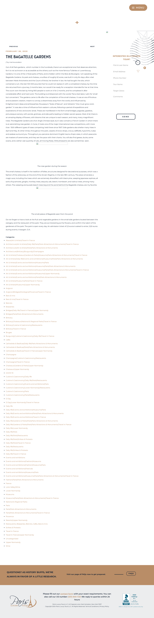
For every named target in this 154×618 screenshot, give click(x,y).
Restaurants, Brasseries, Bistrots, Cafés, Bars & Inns (27, 524)
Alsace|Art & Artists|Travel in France (20, 240)
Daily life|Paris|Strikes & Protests (19, 439)
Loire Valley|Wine (13, 487)
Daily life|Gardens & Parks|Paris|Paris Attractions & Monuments (32, 421)
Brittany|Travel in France (16, 329)
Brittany (9, 318)
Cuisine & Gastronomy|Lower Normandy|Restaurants (28, 388)
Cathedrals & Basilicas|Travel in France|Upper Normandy (29, 351)
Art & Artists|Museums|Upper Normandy (23, 285)
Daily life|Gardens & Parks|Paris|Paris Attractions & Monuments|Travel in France (38, 425)
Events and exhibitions (15, 458)
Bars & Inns (10, 296)
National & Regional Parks (16, 502)
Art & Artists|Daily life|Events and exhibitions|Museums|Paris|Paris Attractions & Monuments (44, 259)
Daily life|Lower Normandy (17, 428)
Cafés (8, 340)
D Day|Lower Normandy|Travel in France (22, 402)
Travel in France (12, 531)
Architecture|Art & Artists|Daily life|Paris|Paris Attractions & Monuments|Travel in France (42, 244)
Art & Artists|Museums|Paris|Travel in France (24, 281)
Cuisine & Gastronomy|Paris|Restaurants (22, 395)
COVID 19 (9, 373)
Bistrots (9, 303)
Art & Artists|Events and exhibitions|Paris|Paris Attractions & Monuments (36, 277)
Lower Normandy (13, 491)
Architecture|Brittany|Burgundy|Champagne (25, 252)
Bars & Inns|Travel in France (17, 299)
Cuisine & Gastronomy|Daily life (19, 377)
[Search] (126, 7)
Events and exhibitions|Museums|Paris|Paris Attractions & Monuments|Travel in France (42, 476)
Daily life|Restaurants (14, 447)
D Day (8, 399)
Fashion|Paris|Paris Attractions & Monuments (24, 480)
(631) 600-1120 (74, 597)
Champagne (11, 355)
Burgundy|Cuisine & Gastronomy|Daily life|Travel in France (30, 336)
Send (125, 117)
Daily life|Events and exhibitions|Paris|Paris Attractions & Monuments (35, 413)
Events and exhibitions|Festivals (19, 469)
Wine (8, 546)
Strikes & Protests (13, 528)
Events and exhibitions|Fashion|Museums (23, 461)
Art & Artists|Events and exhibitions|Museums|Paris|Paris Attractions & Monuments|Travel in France (47, 270)
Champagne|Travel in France (18, 362)
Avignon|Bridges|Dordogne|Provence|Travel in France (28, 292)
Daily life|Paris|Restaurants (17, 436)
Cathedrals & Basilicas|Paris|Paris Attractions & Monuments (30, 347)
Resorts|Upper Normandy (16, 520)
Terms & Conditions (92, 606)
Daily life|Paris (11, 432)
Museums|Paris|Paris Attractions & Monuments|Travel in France (32, 498)
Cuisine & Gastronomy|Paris (17, 391)
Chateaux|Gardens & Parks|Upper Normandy (24, 366)
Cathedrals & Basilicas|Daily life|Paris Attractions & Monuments (32, 344)
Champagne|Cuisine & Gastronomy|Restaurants (26, 358)
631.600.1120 (18, 7)
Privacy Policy (104, 606)
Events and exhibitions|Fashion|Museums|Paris (26, 465)
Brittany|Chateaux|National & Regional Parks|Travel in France (31, 321)
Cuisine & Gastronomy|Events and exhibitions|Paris (27, 384)
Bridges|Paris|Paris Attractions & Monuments (24, 314)
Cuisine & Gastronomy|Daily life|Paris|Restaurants (26, 380)
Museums (10, 494)
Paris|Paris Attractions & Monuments (21, 509)
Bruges (9, 332)
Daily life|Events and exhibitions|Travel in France (26, 417)
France (8, 483)
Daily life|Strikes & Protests (17, 450)
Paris (8, 505)
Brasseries (10, 307)
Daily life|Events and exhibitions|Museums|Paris (26, 410)
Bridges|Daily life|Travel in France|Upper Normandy (27, 310)
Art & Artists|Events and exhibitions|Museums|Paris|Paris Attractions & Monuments (40, 266)
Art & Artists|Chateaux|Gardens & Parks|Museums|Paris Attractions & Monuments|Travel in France (46, 255)
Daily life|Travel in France (16, 454)
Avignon (9, 288)
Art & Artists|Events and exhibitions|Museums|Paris (27, 263)
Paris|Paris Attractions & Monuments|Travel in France (28, 513)
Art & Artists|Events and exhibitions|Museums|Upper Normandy (33, 274)
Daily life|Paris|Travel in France (18, 443)
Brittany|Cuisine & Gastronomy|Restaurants (24, 325)
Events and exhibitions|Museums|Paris (22, 472)
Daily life (9, 406)
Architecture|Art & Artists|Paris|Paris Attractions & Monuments (32, 248)
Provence (10, 516)
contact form (66, 594)
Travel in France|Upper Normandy (20, 535)
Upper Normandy (13, 542)
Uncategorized (12, 539)
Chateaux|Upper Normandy (17, 369)
